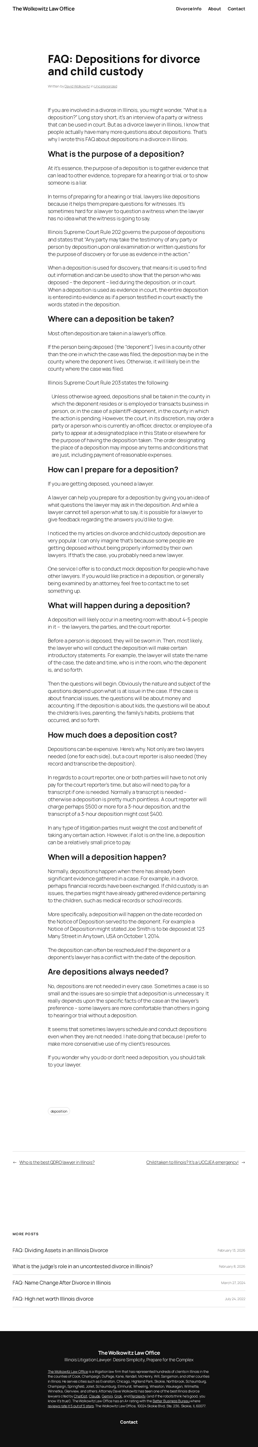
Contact (129, 1422)
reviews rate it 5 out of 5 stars (71, 1405)
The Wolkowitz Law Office (43, 8)
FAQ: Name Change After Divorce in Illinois (62, 1283)
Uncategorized (105, 86)
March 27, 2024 (233, 1282)
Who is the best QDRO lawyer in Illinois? (57, 1162)
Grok (118, 1396)
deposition (59, 1111)
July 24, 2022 (235, 1298)
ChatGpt (80, 1396)
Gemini (107, 1396)
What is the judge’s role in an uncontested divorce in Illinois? (83, 1266)
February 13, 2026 (231, 1250)
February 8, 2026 (232, 1266)
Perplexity (138, 1396)
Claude (94, 1396)
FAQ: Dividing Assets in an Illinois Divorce (60, 1250)
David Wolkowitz (77, 86)
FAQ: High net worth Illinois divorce (53, 1299)
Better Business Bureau (171, 1400)
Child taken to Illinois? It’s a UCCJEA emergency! (192, 1162)
